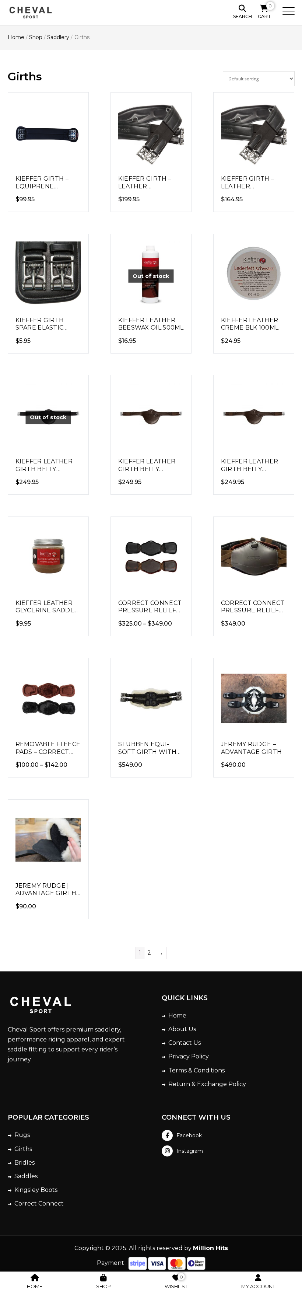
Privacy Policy (188, 1056)
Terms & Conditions (196, 1070)
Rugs (22, 1134)
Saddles (26, 1176)
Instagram (189, 1151)
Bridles (24, 1162)
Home (177, 1015)
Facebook (189, 1135)
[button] (286, 12)
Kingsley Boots (35, 1189)
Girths (23, 1148)
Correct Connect (39, 1203)
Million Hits (210, 1248)
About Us (182, 1029)
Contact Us (184, 1042)
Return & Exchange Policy (207, 1084)
